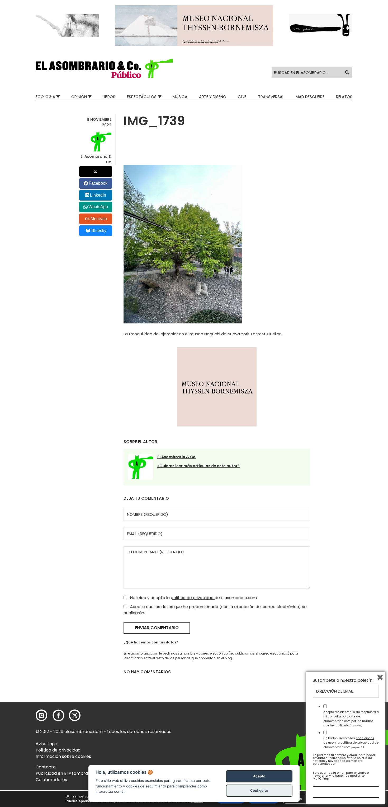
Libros (109, 96)
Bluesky (98, 230)
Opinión (79, 96)
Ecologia (45, 96)
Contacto (46, 767)
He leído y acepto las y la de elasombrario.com (350, 742)
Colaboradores (51, 780)
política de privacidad (193, 597)
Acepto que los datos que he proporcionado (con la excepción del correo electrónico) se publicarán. (215, 609)
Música (180, 96)
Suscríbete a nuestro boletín (342, 680)
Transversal (271, 96)
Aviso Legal (47, 744)
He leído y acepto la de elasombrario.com (193, 597)
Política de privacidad (58, 750)
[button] (104, 68)
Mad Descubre (310, 96)
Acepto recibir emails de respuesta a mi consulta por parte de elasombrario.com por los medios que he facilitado (351, 718)
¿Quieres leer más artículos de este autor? (198, 466)
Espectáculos (142, 96)
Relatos (344, 96)
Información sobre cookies (63, 756)
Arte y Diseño (212, 96)
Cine (242, 96)
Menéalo (99, 218)
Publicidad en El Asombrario (64, 773)
